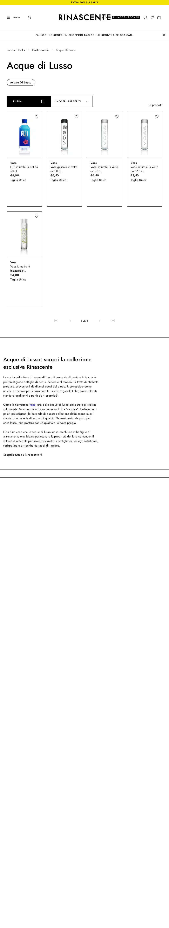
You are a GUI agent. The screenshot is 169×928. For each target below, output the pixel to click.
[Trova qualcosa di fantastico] (27, 17)
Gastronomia (40, 50)
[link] (56, 321)
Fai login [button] (43, 35)
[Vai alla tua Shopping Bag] (159, 17)
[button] (145, 17)
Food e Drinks (16, 50)
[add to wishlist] (36, 116)
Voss (32, 405)
